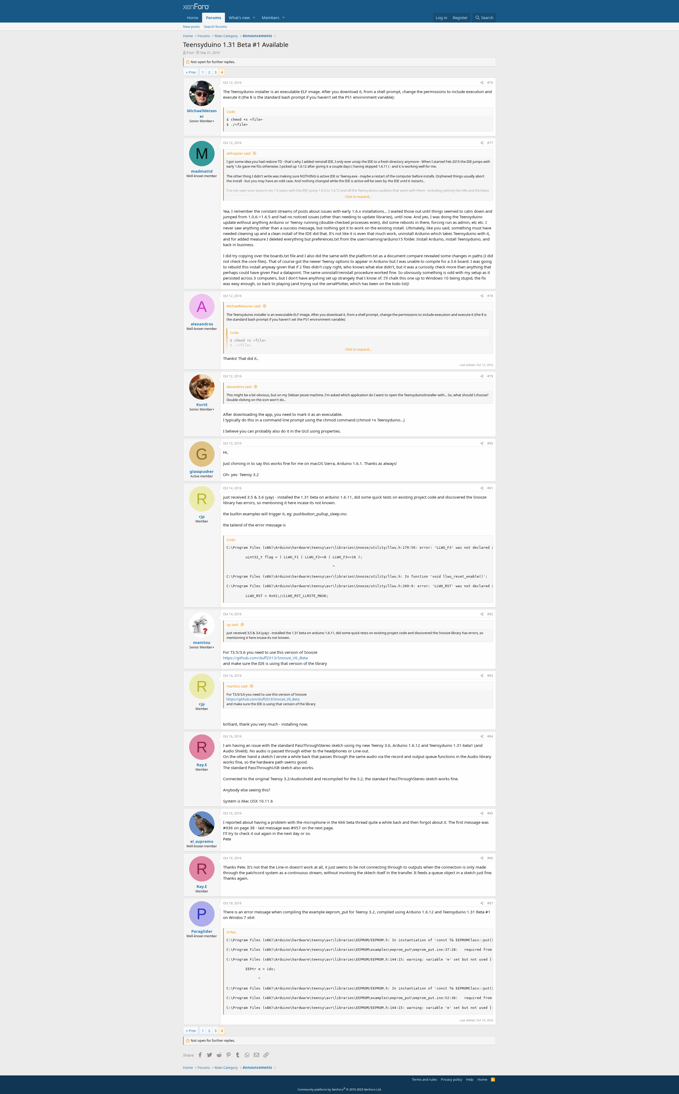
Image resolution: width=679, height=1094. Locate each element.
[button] (254, 18)
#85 (490, 813)
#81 (490, 488)
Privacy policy (451, 1079)
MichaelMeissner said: (244, 306)
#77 (490, 143)
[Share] (482, 83)
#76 (490, 82)
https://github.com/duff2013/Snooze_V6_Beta (265, 657)
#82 (490, 614)
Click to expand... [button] (358, 196)
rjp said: (233, 624)
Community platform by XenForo (340, 1089)
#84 (490, 736)
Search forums (215, 26)
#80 (490, 443)
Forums (213, 17)
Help (469, 1079)
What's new (239, 17)
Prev (192, 72)
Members (270, 17)
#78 (490, 296)
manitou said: (237, 686)
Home (192, 17)
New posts (191, 26)
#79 (490, 376)
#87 (490, 903)
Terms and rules (424, 1079)
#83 (490, 675)
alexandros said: (239, 386)
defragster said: (239, 153)
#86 (490, 858)
